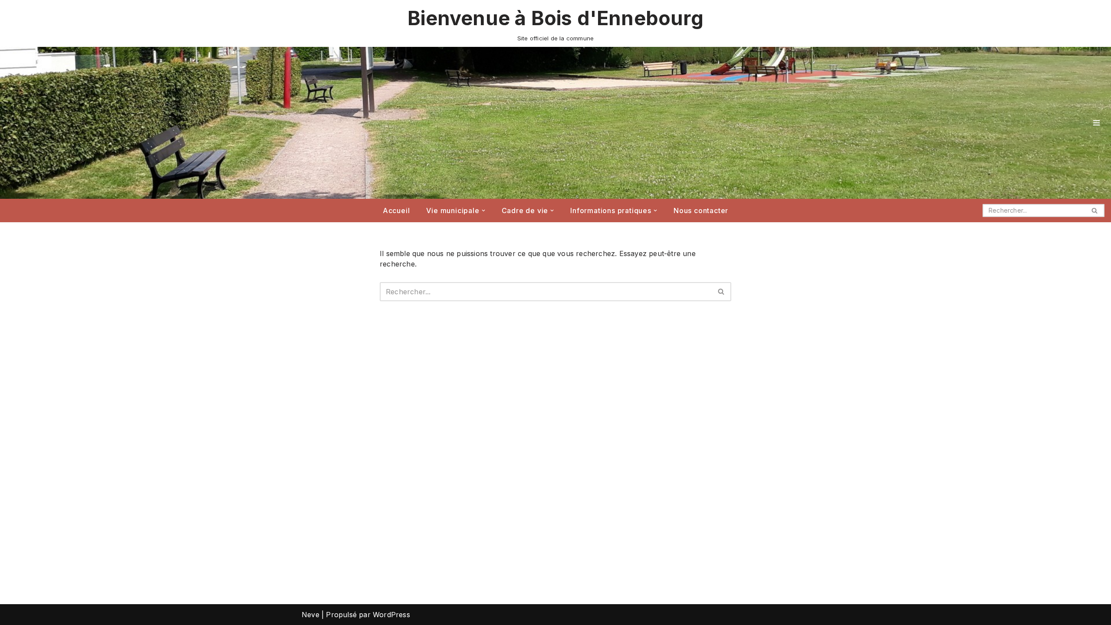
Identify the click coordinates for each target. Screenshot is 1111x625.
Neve (310, 614)
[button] (483, 210)
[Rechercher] (1094, 210)
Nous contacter (701, 210)
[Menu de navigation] (1096, 123)
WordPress (391, 614)
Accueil (396, 210)
